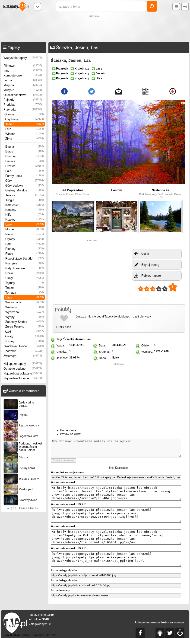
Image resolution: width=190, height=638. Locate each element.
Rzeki (24, 273)
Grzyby (24, 114)
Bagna (24, 146)
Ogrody (24, 239)
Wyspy (24, 317)
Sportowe (22, 351)
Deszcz (24, 161)
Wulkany (24, 307)
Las (88, 339)
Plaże (24, 253)
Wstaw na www (70, 434)
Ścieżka (68, 339)
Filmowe (22, 65)
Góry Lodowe (24, 185)
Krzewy (24, 219)
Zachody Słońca (24, 322)
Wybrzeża (24, 312)
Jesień (24, 124)
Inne (22, 70)
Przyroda (22, 109)
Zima (24, 138)
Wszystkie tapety (22, 58)
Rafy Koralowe (24, 268)
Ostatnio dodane (22, 368)
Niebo (24, 234)
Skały (24, 278)
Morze (24, 229)
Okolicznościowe (22, 95)
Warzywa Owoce (24, 346)
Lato (24, 129)
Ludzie (22, 80)
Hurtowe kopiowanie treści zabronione (159, 622)
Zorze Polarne (24, 326)
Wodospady (24, 302)
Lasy (24, 224)
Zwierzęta (22, 356)
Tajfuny (24, 283)
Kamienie (24, 205)
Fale (24, 171)
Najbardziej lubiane (22, 378)
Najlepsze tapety (22, 363)
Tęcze (24, 287)
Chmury (24, 156)
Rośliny (24, 341)
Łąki (24, 331)
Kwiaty (24, 336)
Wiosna (24, 134)
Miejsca (22, 85)
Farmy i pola (24, 176)
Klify (24, 214)
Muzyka (22, 90)
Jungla (24, 200)
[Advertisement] (95, 29)
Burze (24, 151)
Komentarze (68, 430)
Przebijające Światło (24, 258)
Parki (24, 244)
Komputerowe (22, 75)
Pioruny (24, 249)
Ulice (24, 297)
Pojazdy (22, 100)
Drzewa (24, 166)
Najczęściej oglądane (22, 373)
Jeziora (24, 195)
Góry (24, 180)
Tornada (24, 292)
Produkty (22, 104)
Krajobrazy (24, 119)
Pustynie (24, 263)
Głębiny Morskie (24, 190)
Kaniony (24, 210)
